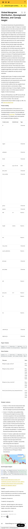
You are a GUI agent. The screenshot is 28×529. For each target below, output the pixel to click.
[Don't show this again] (25, 2)
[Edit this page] (25, 12)
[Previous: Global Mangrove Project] (2, 523)
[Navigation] (2, 5)
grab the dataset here (8, 102)
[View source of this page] (22, 12)
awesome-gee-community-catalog (15, 6)
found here (12, 114)
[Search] (24, 5)
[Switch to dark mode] (21, 5)
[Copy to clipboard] (25, 346)
